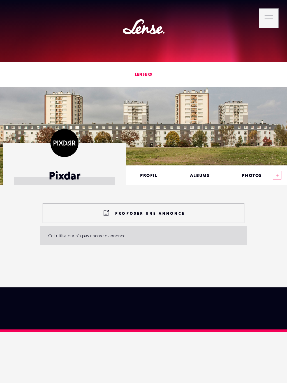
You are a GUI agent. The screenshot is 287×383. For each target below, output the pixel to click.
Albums (200, 175)
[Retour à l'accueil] (144, 26)
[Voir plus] (277, 175)
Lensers (143, 74)
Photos (252, 175)
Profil (149, 175)
